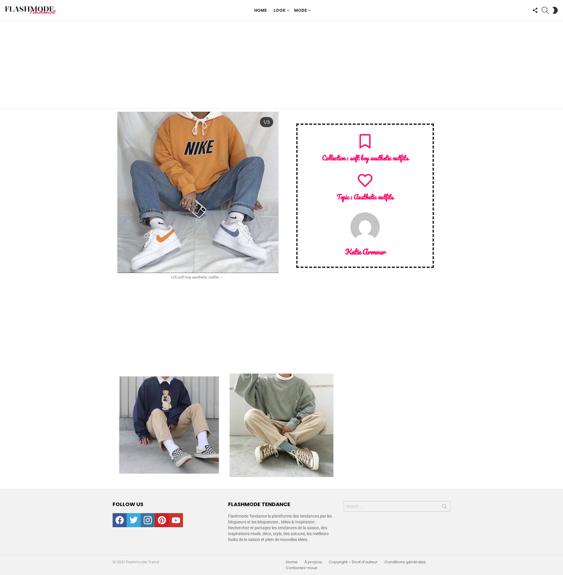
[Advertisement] (281, 64)
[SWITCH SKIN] (555, 10)
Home (260, 10)
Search (444, 507)
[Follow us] (535, 10)
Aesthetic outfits (374, 196)
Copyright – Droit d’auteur (353, 562)
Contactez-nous (301, 568)
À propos (313, 562)
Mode (300, 10)
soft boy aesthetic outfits (379, 157)
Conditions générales (405, 562)
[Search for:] (397, 506)
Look (280, 10)
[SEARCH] (545, 10)
